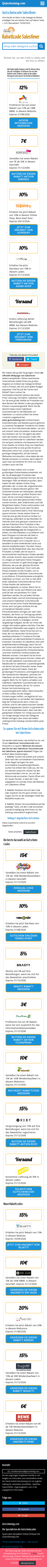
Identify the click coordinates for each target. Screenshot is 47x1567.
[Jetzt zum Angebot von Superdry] (23, 206)
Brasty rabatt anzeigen (23, 988)
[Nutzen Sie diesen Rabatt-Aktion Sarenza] (23, 152)
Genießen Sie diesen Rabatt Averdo (23, 1339)
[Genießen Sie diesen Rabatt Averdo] (23, 1319)
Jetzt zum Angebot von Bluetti (23, 1246)
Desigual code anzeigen (23, 889)
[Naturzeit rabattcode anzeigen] (23, 1069)
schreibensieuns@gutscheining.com (24, 1471)
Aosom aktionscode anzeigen (23, 123)
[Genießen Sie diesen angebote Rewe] (23, 1418)
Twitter (24, 1503)
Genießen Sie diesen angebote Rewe (23, 1440)
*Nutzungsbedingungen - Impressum (20, 1541)
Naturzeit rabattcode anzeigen (23, 1092)
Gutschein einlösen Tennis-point (23, 937)
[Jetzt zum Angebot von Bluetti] (23, 1226)
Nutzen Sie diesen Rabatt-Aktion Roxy (23, 1143)
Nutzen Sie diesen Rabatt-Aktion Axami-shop (23, 283)
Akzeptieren (27, 1563)
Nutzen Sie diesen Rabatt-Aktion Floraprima (23, 1039)
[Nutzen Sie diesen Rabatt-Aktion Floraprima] (23, 1016)
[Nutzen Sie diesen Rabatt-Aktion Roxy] (23, 1120)
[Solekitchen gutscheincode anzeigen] (23, 1171)
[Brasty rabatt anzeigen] (23, 965)
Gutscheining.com (13, 3)
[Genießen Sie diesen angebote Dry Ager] (23, 1273)
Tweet (33, 359)
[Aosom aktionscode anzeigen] (23, 99)
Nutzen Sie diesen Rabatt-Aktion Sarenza (23, 176)
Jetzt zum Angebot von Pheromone (23, 336)
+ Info (5, 23)
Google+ (24, 364)
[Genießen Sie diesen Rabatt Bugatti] (23, 1367)
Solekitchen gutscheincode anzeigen (23, 1191)
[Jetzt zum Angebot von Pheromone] (23, 313)
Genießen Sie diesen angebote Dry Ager (23, 1291)
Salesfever (30, 831)
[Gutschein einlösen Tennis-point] (23, 917)
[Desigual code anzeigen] (23, 867)
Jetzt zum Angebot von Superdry (23, 229)
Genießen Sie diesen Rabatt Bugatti (23, 1389)
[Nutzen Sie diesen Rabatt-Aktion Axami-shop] (23, 259)
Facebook (16, 359)
